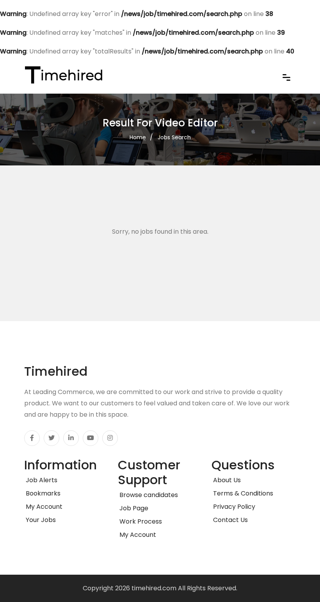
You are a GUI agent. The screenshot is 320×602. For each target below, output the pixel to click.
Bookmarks (42, 493)
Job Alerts (40, 480)
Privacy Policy (233, 506)
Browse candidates (148, 494)
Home (138, 137)
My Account (43, 506)
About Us (226, 480)
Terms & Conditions (242, 493)
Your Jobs (40, 519)
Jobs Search (174, 137)
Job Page (133, 508)
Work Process (140, 521)
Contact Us (230, 519)
